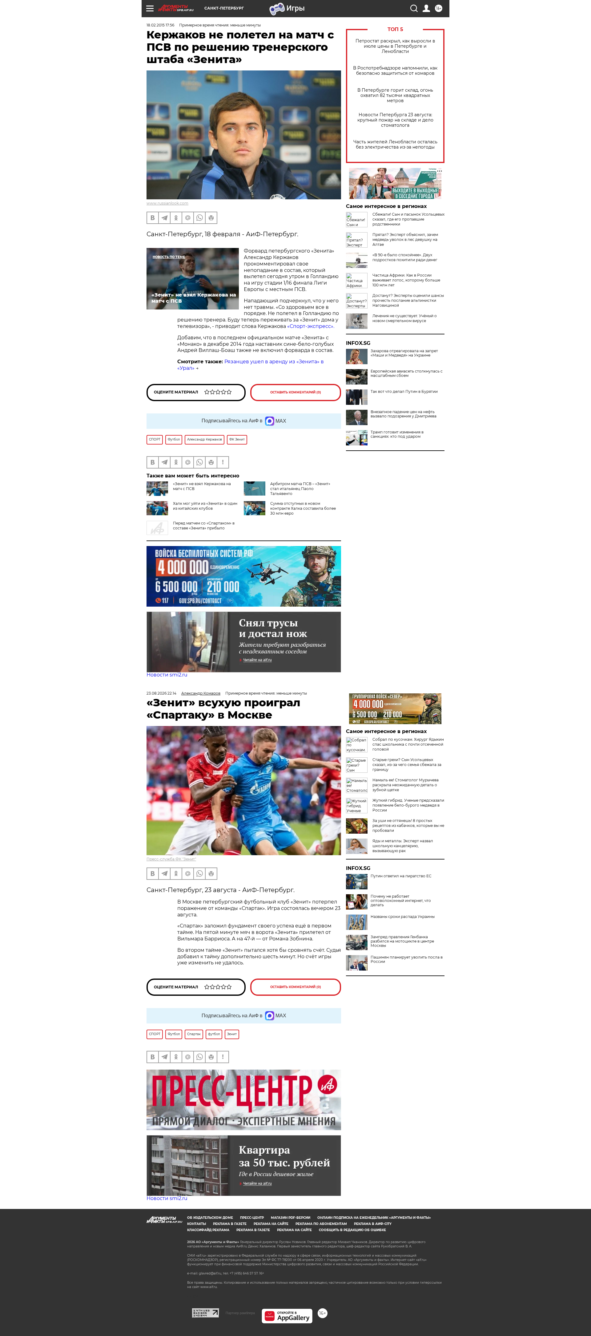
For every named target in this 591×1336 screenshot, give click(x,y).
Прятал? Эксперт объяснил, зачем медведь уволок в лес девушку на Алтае (405, 239)
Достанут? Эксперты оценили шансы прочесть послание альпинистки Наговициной (408, 300)
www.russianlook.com (167, 203)
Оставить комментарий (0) (295, 392)
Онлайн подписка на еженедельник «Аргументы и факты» (374, 1218)
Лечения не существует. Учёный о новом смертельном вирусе (404, 318)
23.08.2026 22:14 (161, 693)
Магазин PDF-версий (290, 1218)
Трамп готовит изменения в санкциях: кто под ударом (397, 434)
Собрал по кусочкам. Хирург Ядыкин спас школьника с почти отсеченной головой (408, 744)
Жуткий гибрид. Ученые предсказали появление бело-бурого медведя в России (408, 805)
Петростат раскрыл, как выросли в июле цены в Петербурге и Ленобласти (395, 46)
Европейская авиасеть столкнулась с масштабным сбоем (407, 373)
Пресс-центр (252, 1218)
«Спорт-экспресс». (310, 326)
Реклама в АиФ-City (373, 1224)
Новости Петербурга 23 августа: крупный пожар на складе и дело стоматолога (395, 120)
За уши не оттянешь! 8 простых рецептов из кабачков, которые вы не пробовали (408, 825)
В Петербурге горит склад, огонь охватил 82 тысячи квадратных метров (395, 95)
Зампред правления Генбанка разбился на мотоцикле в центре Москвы (402, 941)
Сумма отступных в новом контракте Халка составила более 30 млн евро (303, 508)
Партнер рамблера (240, 1313)
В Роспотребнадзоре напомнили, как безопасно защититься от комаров (395, 71)
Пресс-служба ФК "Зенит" (171, 859)
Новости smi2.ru (167, 675)
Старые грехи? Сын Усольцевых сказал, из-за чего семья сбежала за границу (406, 764)
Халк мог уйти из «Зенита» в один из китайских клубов (205, 506)
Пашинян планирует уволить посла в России (407, 959)
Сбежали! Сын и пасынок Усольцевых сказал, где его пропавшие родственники (408, 219)
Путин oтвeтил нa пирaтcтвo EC (401, 876)
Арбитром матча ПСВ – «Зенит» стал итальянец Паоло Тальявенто (300, 488)
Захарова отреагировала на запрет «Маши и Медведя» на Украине (404, 353)
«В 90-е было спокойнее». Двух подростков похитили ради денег (404, 257)
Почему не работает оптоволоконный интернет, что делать (401, 900)
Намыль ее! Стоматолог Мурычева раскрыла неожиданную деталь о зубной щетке (405, 785)
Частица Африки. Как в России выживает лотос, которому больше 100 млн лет (406, 280)
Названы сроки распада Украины (403, 917)
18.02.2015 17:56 (160, 25)
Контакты (196, 1224)
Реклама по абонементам (321, 1224)
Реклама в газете (230, 1224)
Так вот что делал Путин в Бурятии (404, 391)
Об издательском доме (210, 1218)
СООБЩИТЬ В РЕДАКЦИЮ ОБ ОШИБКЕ (352, 1230)
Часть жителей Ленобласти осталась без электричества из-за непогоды (395, 144)
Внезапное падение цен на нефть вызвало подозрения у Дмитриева (403, 414)
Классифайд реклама (208, 1230)
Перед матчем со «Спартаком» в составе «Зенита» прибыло (204, 525)
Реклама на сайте (271, 1224)
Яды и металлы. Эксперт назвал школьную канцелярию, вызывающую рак (402, 846)
